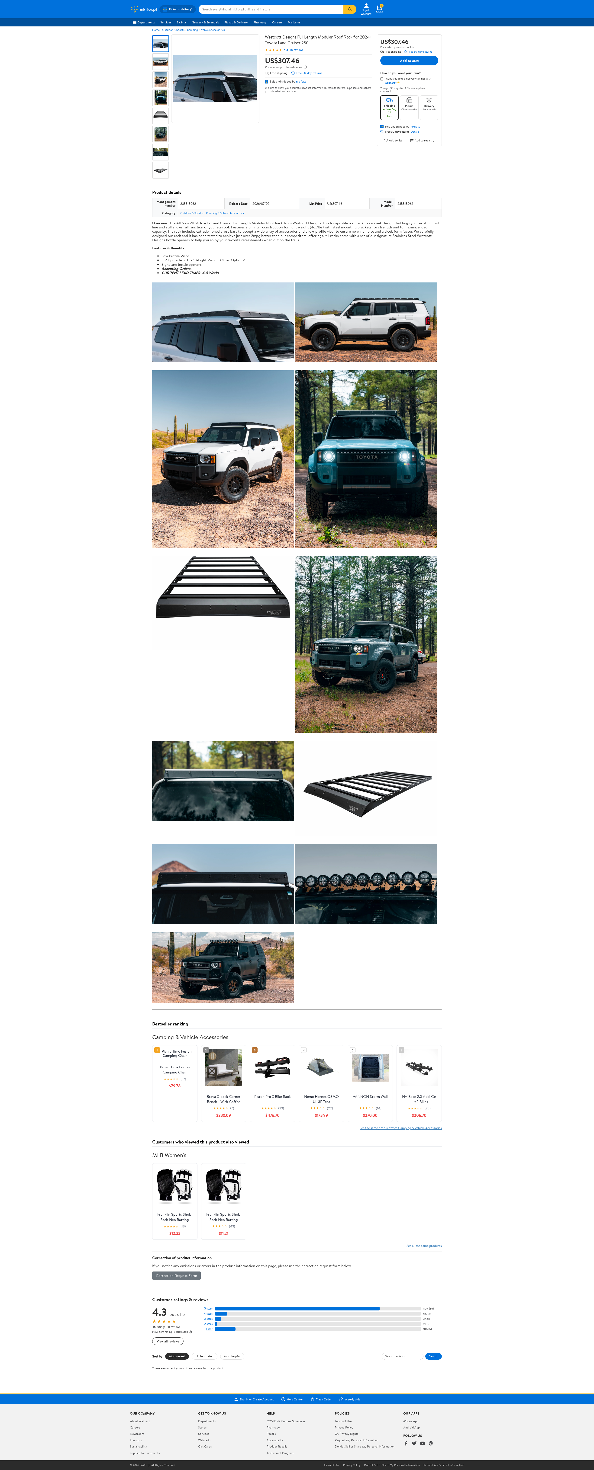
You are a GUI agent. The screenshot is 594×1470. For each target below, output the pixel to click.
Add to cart (409, 60)
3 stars (208, 1318)
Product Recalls (277, 1446)
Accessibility (275, 1440)
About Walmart (140, 1421)
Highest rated (204, 1356)
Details (415, 131)
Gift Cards (205, 1446)
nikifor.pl (301, 81)
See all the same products (424, 1245)
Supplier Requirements (145, 1453)
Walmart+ (204, 1440)
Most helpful (232, 1356)
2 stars (208, 1324)
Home (156, 30)
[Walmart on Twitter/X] (414, 1444)
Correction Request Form (176, 1275)
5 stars (208, 1308)
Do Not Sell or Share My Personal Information (364, 1446)
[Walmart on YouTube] (422, 1444)
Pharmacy (260, 22)
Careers (277, 22)
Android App (411, 1427)
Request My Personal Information (356, 1440)
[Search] (349, 9)
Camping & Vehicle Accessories (206, 30)
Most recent (177, 1356)
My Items (294, 22)
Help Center (295, 1399)
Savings (181, 22)
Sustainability (138, 1446)
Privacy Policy (344, 1427)
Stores (202, 1427)
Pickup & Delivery (236, 22)
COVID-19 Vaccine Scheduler (286, 1421)
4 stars (208, 1313)
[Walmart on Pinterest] (430, 1444)
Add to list (395, 140)
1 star (209, 1329)
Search (433, 1356)
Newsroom (137, 1434)
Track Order (324, 1399)
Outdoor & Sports (173, 30)
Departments (146, 22)
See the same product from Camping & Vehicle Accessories (401, 1128)
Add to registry (424, 140)
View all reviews (168, 1341)
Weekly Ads (352, 1399)
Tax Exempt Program (280, 1453)
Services (165, 22)
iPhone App (410, 1421)
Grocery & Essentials (205, 22)
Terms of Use (343, 1421)
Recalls (271, 1434)
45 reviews (296, 49)
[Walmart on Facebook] (405, 1444)
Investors (136, 1440)
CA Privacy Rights (346, 1434)
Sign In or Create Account (257, 1399)
